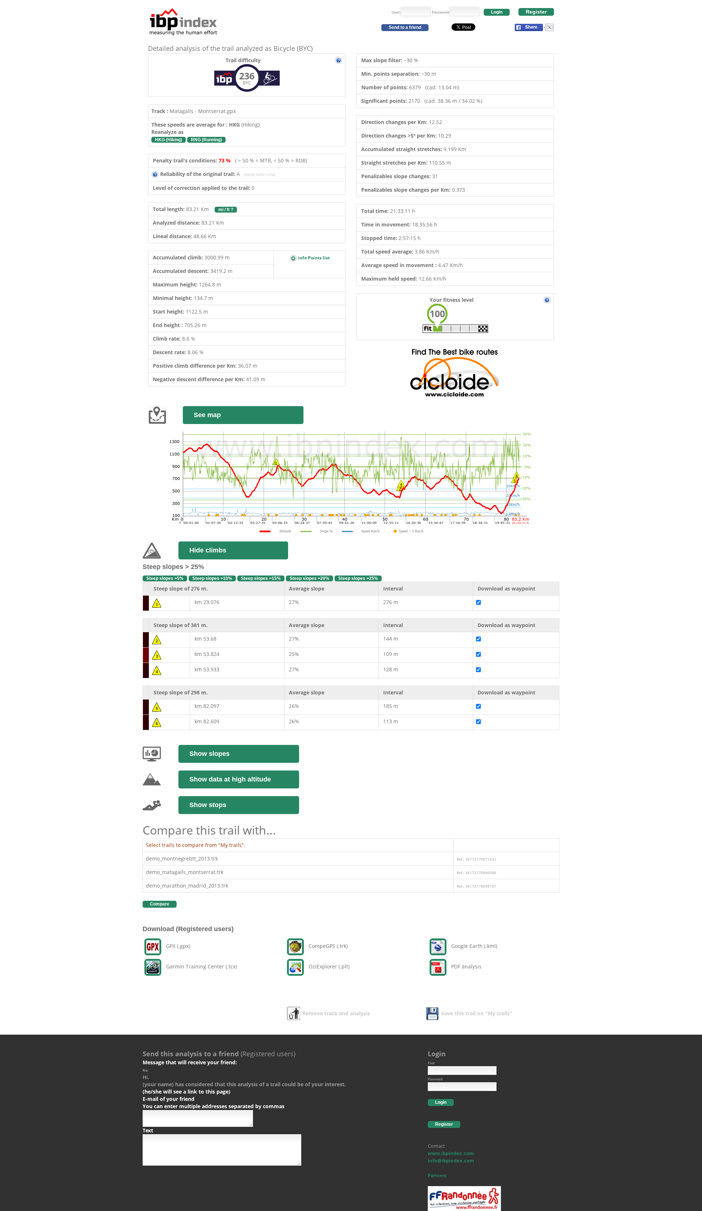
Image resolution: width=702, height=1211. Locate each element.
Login (496, 12)
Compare (159, 904)
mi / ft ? (225, 209)
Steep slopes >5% (165, 578)
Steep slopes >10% (212, 578)
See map (207, 415)
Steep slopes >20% (309, 578)
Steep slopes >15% (261, 578)
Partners (437, 1175)
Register (536, 12)
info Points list (313, 258)
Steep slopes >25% (358, 578)
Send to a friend (405, 27)
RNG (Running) (206, 139)
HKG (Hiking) (168, 139)
